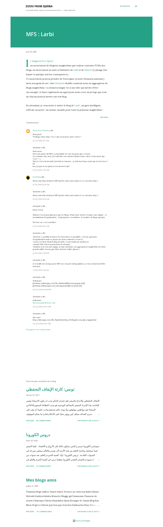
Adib (76, 70)
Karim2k (36, 177)
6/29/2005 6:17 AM (41, 141)
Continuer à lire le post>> (88, 421)
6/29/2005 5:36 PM (41, 253)
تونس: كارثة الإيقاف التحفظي (50, 389)
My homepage (39, 303)
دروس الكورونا (38, 434)
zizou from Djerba (39, 6)
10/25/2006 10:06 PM (42, 289)
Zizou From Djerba (41, 130)
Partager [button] (104, 117)
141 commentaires (44, 511)
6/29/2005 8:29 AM (41, 184)
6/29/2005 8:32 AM (41, 226)
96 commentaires (43, 421)
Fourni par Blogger (82, 521)
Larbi (77, 105)
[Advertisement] (63, 352)
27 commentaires (43, 466)
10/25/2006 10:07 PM (42, 307)
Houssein (60, 83)
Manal (87, 70)
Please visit (50, 303)
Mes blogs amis (41, 480)
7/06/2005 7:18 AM (41, 270)
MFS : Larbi (40, 34)
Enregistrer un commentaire (38, 329)
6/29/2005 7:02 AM (41, 170)
